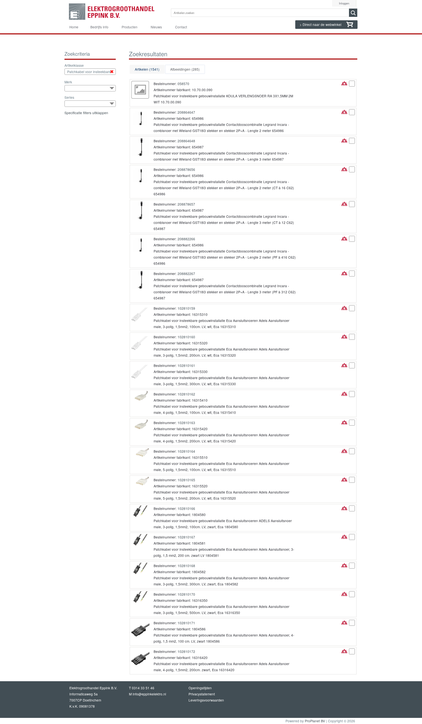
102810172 (186, 651)
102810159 (186, 308)
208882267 (186, 273)
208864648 (186, 140)
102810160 (186, 336)
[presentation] (147, 69)
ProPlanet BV (315, 720)
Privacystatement (202, 693)
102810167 (186, 537)
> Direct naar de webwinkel (321, 24)
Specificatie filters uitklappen (86, 112)
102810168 (186, 565)
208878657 (186, 204)
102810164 (186, 451)
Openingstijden (200, 687)
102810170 (186, 594)
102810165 (186, 479)
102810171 (186, 622)
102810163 (186, 422)
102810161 (186, 365)
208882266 (186, 238)
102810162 (186, 394)
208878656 (186, 169)
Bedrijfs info (99, 26)
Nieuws (156, 26)
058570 (183, 83)
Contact (181, 26)
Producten (129, 26)
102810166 (186, 508)
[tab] (147, 69)
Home (73, 26)
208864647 (186, 112)
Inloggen (344, 3)
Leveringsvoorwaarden (206, 700)
